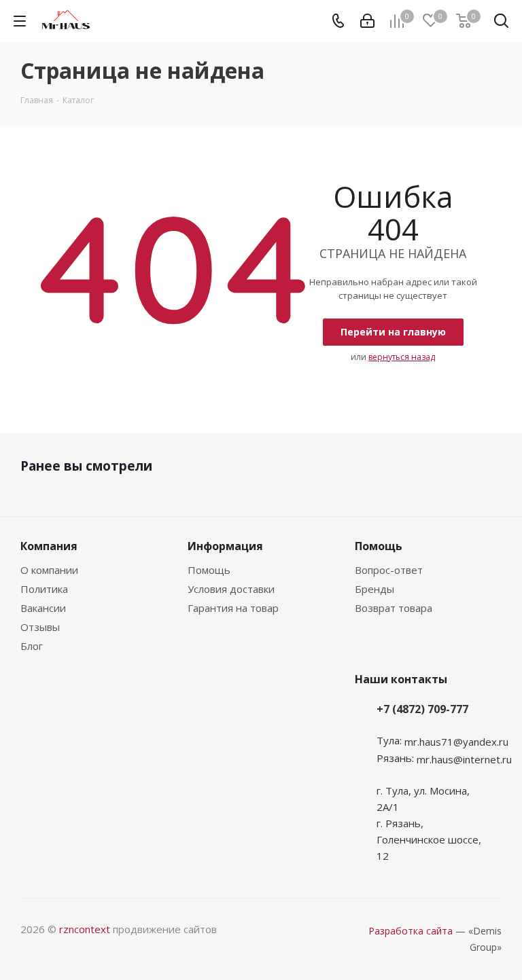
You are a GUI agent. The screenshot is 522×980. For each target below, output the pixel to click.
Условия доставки (231, 589)
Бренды (374, 589)
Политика (44, 589)
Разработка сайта (410, 930)
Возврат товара (393, 608)
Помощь (209, 570)
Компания (48, 546)
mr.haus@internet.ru (464, 759)
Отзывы (40, 627)
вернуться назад (401, 357)
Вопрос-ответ (389, 570)
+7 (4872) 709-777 (422, 709)
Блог (31, 646)
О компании (49, 570)
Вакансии (43, 608)
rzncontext (84, 929)
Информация (225, 546)
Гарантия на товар (233, 608)
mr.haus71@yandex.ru (456, 741)
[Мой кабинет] (367, 21)
